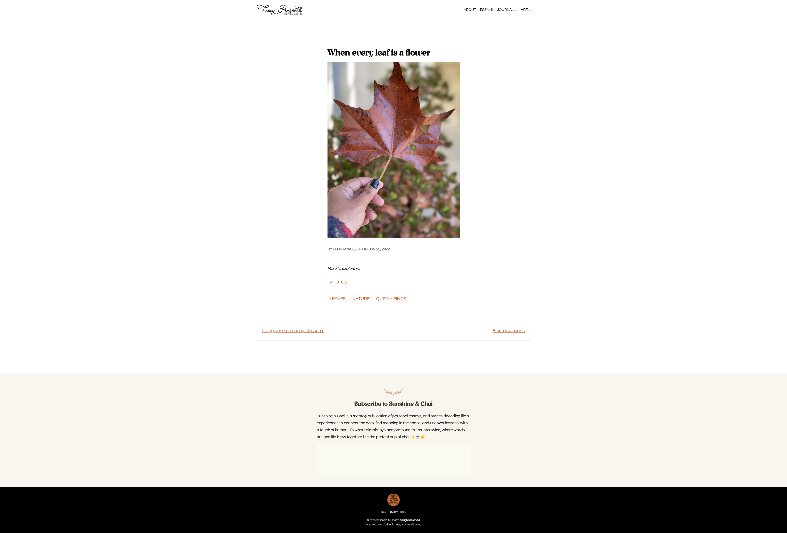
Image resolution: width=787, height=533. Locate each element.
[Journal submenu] (516, 10)
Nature (361, 298)
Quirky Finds (391, 298)
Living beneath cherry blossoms (293, 330)
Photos (338, 282)
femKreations (377, 520)
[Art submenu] (530, 10)
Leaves (338, 298)
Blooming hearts (509, 330)
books (416, 524)
